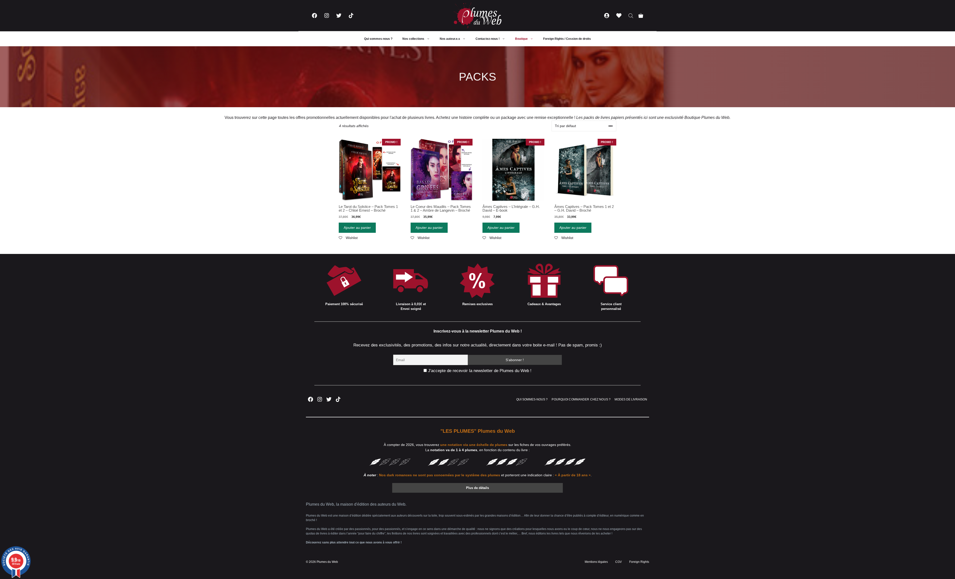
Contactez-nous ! (488, 39)
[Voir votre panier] (641, 15)
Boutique (521, 39)
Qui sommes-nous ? (378, 39)
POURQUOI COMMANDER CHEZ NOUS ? (581, 399)
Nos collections (413, 39)
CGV (618, 562)
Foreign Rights (639, 562)
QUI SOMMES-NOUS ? (532, 399)
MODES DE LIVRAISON (631, 399)
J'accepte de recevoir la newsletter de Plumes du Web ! (479, 370)
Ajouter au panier (357, 228)
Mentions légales (596, 562)
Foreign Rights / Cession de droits (567, 39)
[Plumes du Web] (477, 15)
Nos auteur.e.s (450, 39)
